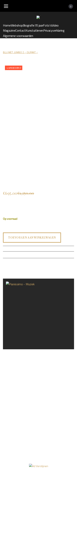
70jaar (66, 480)
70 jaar (39, 25)
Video (55, 25)
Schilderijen (32, 47)
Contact (20, 30)
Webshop (17, 25)
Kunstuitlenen (34, 30)
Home (7, 25)
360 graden (43, 488)
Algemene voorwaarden (18, 35)
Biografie (29, 25)
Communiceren (50, 47)
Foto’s (47, 25)
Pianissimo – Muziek (15, 352)
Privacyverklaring (54, 30)
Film (24, 488)
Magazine (9, 30)
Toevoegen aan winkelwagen (32, 237)
